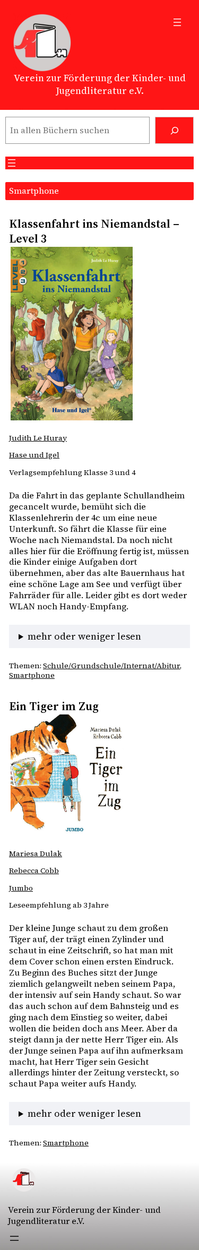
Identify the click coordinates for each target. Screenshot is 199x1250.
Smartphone (32, 675)
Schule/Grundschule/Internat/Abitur (111, 665)
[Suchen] (174, 130)
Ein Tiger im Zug (54, 706)
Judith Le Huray (38, 438)
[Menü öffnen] (177, 22)
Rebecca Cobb (34, 870)
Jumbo (21, 888)
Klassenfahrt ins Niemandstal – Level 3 (94, 231)
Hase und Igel (34, 455)
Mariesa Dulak (35, 853)
